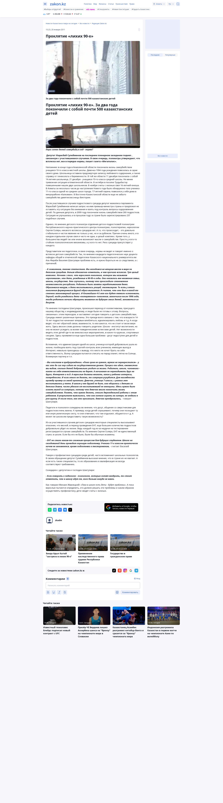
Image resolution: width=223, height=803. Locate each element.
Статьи (111, 4)
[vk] (65, 510)
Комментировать (130, 592)
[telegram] (55, 510)
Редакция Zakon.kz (99, 23)
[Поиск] (178, 4)
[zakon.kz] (58, 4)
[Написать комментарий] (93, 585)
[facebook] (60, 510)
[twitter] (70, 510)
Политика (88, 4)
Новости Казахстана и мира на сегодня (61, 23)
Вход (138, 578)
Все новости (84, 23)
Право (131, 4)
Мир (95, 4)
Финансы (102, 4)
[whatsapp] (50, 510)
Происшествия (122, 4)
